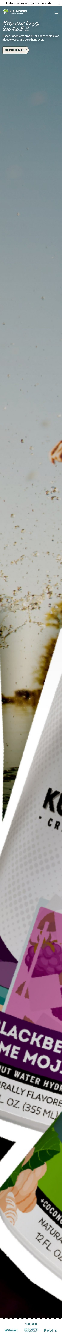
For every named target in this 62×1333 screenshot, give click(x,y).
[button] (56, 12)
